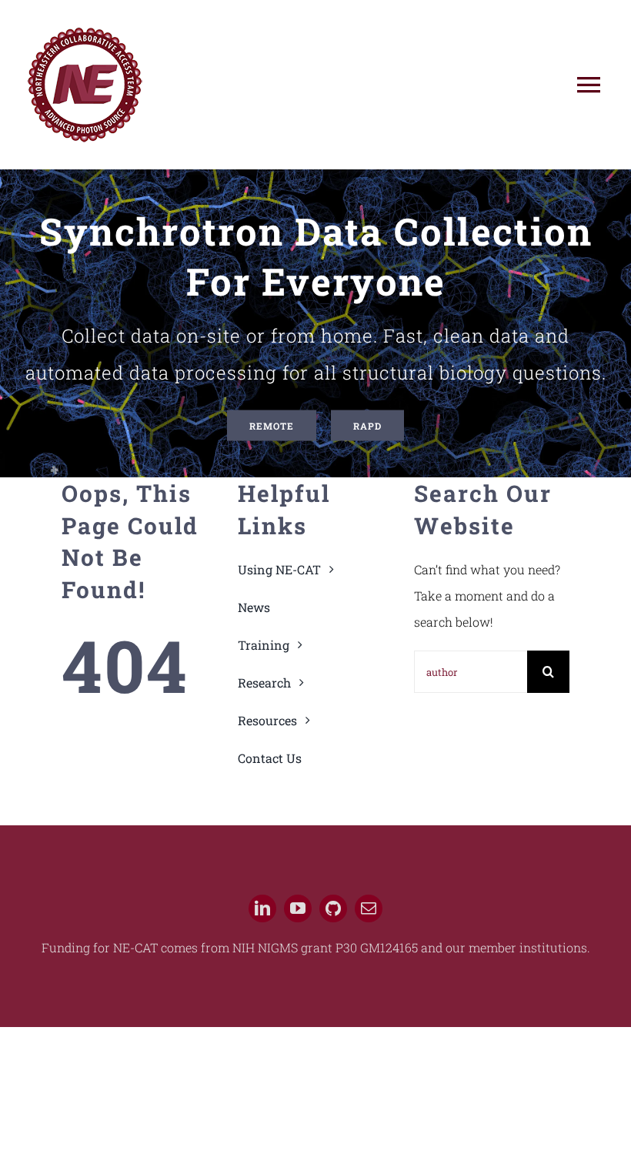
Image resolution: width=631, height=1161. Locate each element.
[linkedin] (262, 908)
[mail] (368, 908)
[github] (333, 908)
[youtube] (298, 908)
